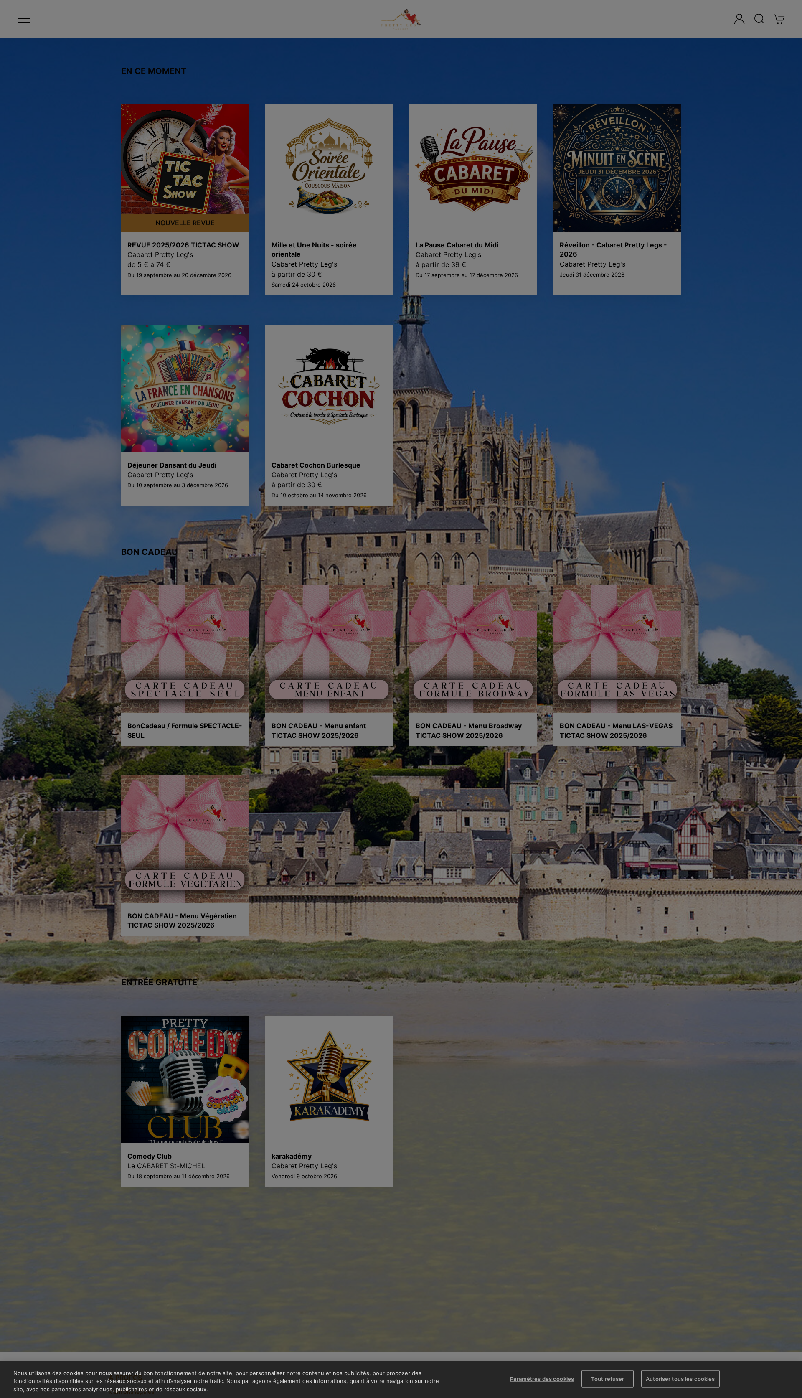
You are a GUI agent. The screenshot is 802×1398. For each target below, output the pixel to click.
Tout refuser (607, 1378)
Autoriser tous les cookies (680, 1378)
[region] (401, 1379)
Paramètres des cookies (542, 1378)
